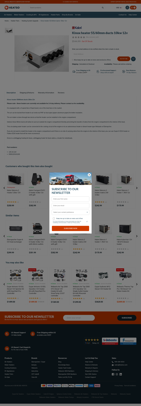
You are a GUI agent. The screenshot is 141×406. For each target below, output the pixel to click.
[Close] (89, 174)
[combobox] (70, 212)
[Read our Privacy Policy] (87, 221)
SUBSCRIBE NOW (70, 228)
